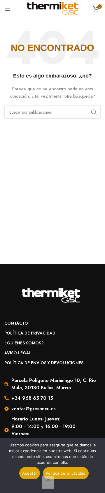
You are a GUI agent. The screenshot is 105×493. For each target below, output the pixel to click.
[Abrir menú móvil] (7, 9)
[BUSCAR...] (94, 112)
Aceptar (29, 473)
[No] (48, 482)
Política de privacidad (66, 473)
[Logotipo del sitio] (53, 8)
